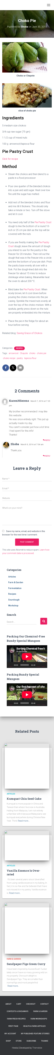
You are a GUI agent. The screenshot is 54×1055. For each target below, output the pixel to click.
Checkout (30, 1004)
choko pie (41, 353)
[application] (27, 656)
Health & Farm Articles (34, 1026)
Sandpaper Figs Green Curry (26, 964)
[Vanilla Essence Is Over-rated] (27, 845)
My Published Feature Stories (35, 1034)
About (8, 1004)
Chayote (24, 353)
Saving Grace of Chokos (29, 333)
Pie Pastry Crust (43, 222)
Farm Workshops (39, 1019)
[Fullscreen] (43, 664)
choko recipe (9, 358)
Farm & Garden (15, 582)
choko (32, 353)
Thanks (44, 1041)
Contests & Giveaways (17, 1011)
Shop (8, 1041)
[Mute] (38, 664)
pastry (20, 358)
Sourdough (14, 600)
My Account (10, 1034)
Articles (12, 577)
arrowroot (13, 353)
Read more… (24, 821)
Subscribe (31, 1041)
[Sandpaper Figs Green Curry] (27, 928)
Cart (18, 1004)
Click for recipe (10, 158)
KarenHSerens (19, 400)
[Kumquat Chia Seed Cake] (27, 766)
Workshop (13, 605)
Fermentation (14, 588)
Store (19, 1041)
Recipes (19, 348)
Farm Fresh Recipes (16, 1019)
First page (13, 1026)
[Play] (10, 664)
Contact (44, 1004)
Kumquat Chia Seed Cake (24, 798)
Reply (47, 440)
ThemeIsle (37, 1048)
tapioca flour (30, 358)
